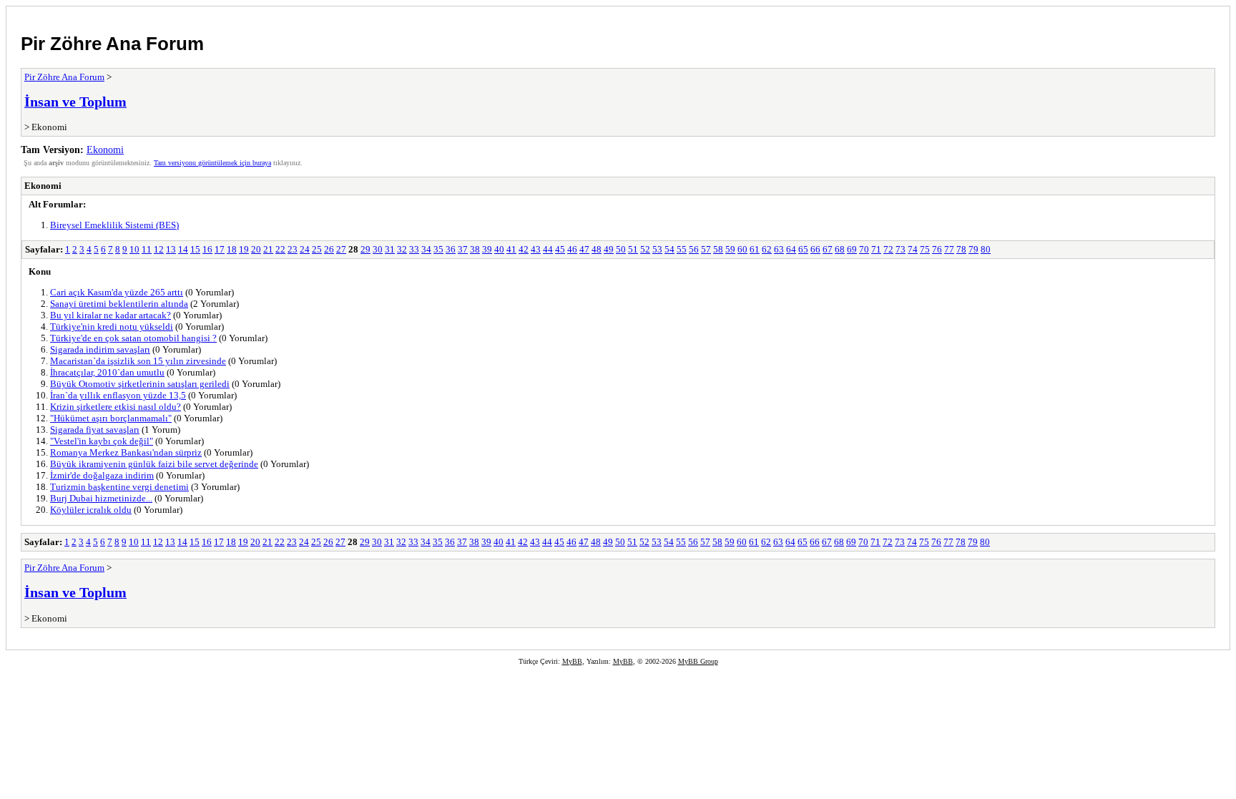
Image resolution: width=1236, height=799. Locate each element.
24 (305, 249)
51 (633, 249)
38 (475, 249)
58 (718, 249)
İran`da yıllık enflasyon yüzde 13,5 (118, 395)
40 (499, 249)
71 (876, 249)
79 (973, 249)
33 (414, 249)
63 (779, 249)
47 (584, 249)
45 (560, 249)
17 (220, 249)
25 (317, 249)
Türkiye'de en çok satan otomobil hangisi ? (133, 338)
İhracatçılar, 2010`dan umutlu (107, 372)
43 (536, 249)
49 (609, 249)
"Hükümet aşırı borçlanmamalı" (111, 418)
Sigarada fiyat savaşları (94, 429)
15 (195, 249)
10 (134, 249)
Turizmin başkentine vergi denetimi (119, 486)
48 (597, 249)
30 (378, 249)
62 (767, 249)
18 (232, 249)
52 (645, 249)
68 (840, 249)
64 (791, 249)
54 (669, 249)
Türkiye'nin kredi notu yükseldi (111, 326)
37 (463, 249)
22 (280, 249)
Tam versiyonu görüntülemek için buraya (212, 163)
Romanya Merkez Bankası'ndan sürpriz (126, 452)
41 (511, 249)
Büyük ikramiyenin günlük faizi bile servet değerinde (154, 464)
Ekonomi (105, 149)
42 (524, 249)
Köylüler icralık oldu (91, 509)
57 (706, 249)
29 (365, 249)
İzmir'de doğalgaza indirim (102, 475)
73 (901, 249)
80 (986, 249)
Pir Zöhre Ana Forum (112, 43)
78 (961, 249)
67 (828, 249)
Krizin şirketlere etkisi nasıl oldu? (115, 406)
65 (803, 249)
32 (402, 249)
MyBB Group (698, 661)
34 (426, 249)
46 (572, 249)
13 (171, 249)
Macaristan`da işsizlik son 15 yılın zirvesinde (138, 361)
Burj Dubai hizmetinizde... (101, 498)
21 (268, 249)
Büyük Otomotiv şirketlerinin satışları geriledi (140, 383)
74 (913, 249)
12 (159, 249)
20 (256, 249)
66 (815, 249)
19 (244, 249)
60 (742, 249)
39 (487, 249)
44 (548, 249)
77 (949, 249)
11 (147, 249)
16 (207, 249)
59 (730, 249)
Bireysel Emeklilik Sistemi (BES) (114, 225)
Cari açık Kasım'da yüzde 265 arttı (116, 292)
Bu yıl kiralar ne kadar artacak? (110, 315)
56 (694, 249)
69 (852, 249)
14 (183, 249)
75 (925, 249)
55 (682, 249)
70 (864, 249)
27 (341, 249)
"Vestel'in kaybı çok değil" (101, 441)
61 (755, 249)
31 (390, 249)
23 (293, 249)
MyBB (572, 661)
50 (621, 249)
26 (329, 249)
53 (657, 249)
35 (438, 249)
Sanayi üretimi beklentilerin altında (119, 303)
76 (937, 249)
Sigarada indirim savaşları (100, 349)
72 (888, 249)
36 (451, 249)
